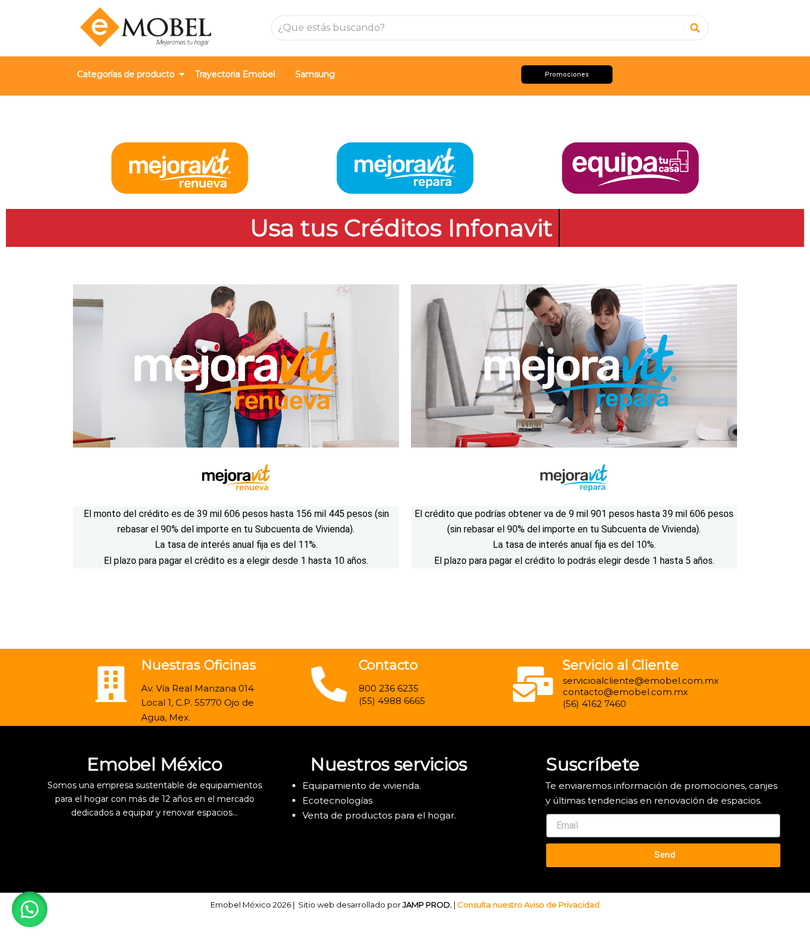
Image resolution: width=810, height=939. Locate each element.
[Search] (695, 28)
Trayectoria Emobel (235, 74)
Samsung (315, 74)
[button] (29, 909)
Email (556, 808)
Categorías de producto (126, 74)
